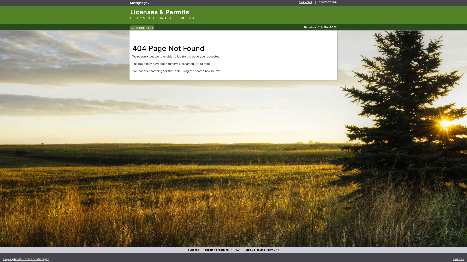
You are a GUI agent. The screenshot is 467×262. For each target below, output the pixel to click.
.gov (139, 3)
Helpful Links (143, 27)
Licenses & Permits (159, 12)
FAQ (237, 249)
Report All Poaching (217, 249)
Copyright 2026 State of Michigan (26, 259)
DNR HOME (305, 2)
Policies (458, 259)
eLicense (193, 249)
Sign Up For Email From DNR (262, 249)
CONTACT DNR (328, 2)
